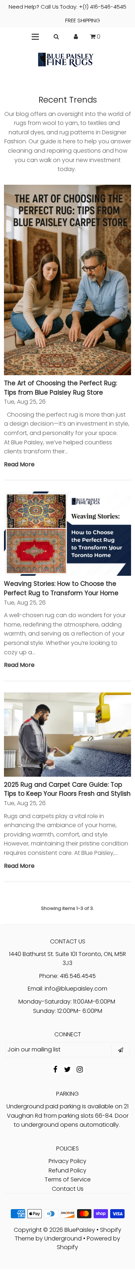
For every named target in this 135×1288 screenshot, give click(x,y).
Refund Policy (67, 1170)
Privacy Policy (67, 1161)
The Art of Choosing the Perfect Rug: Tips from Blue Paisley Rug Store (60, 388)
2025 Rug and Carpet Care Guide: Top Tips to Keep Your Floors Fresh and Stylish (67, 789)
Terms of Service (68, 1179)
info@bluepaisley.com (76, 988)
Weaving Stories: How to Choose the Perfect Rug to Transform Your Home (61, 588)
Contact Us (68, 1189)
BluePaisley (79, 1230)
